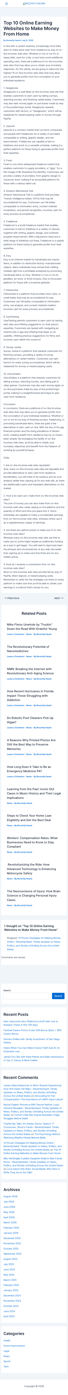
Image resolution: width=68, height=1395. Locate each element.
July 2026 (8, 1201)
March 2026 (10, 1222)
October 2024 (11, 1306)
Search (7, 990)
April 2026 (9, 1217)
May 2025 (8, 1274)
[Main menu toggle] (6, 3)
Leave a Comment (15, 634)
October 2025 (11, 1248)
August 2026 (10, 1196)
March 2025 (10, 1280)
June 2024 (9, 1311)
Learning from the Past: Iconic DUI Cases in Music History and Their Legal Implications (34, 793)
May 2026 (8, 1212)
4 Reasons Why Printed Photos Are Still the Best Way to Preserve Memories (31, 744)
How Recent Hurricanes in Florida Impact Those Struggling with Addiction (30, 695)
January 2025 (10, 1290)
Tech (6, 1366)
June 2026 (9, 1206)
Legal (6, 1351)
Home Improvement (14, 1345)
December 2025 (12, 1238)
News (29, 634)
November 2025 (12, 1243)
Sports (7, 1361)
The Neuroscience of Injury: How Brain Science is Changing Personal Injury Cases (33, 895)
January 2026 (10, 1233)
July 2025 (8, 1264)
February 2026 (11, 1227)
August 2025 (10, 1259)
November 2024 (12, 1300)
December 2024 (12, 1295)
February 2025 (11, 1285)
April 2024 (9, 1316)
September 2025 (12, 1253)
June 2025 (9, 1269)
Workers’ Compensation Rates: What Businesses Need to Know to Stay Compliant (32, 842)
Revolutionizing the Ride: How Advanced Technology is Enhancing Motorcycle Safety (31, 869)
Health (6, 1340)
